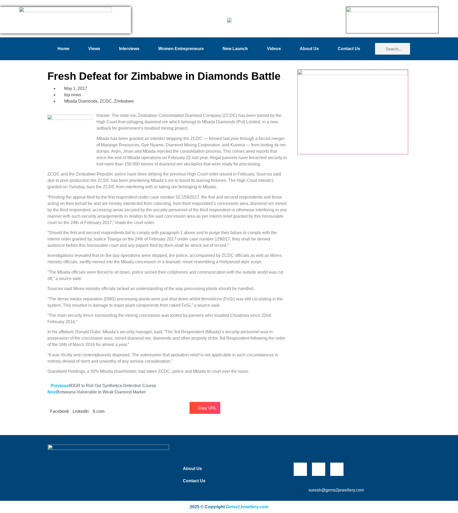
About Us (309, 48)
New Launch (235, 48)
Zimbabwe (124, 101)
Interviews (129, 48)
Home (63, 48)
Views (94, 48)
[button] (59, 408)
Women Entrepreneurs (181, 48)
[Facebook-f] (300, 469)
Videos (274, 48)
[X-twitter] (318, 469)
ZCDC (106, 101)
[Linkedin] (337, 469)
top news (72, 95)
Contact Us (349, 48)
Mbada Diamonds (81, 101)
